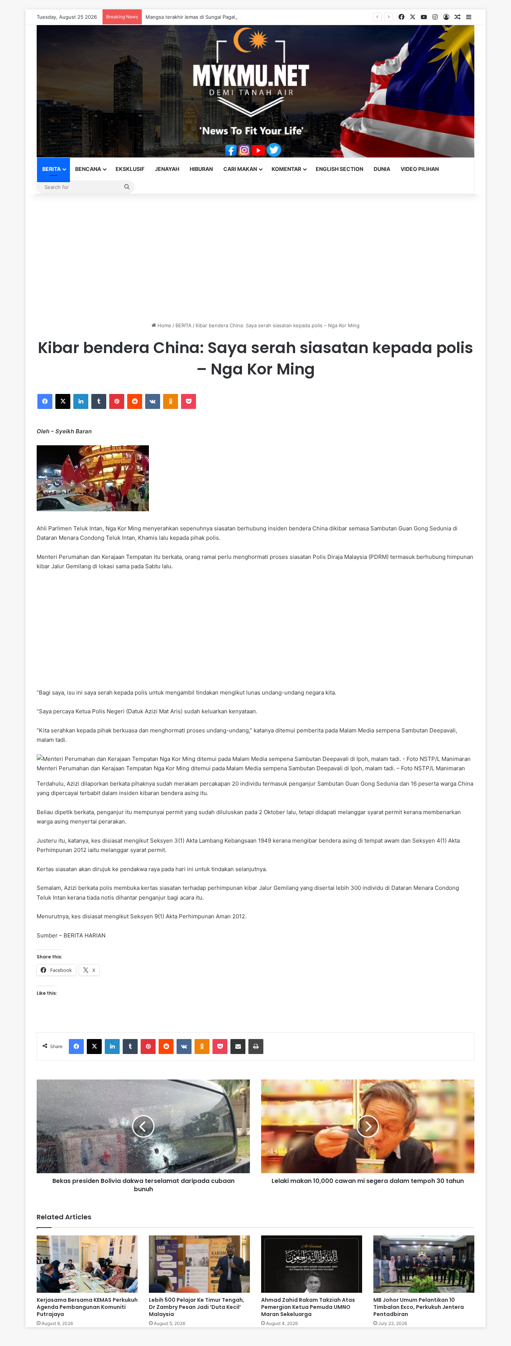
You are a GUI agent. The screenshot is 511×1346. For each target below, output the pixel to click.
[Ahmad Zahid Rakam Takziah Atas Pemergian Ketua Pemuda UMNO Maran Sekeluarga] (311, 1263)
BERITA (51, 169)
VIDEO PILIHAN (420, 169)
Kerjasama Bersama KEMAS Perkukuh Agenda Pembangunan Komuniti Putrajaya (87, 1307)
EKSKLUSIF (130, 169)
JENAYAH (167, 169)
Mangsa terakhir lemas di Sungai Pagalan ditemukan (206, 17)
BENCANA (88, 169)
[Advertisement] (255, 257)
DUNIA (382, 169)
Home (163, 325)
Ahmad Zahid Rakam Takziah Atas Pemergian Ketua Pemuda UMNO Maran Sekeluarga (308, 1307)
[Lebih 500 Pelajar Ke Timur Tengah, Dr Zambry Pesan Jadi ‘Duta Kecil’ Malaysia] (199, 1263)
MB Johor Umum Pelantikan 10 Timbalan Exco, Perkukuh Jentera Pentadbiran (418, 1307)
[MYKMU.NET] (255, 91)
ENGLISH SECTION (339, 169)
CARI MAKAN (240, 169)
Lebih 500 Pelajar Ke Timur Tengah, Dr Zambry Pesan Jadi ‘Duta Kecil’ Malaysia (196, 1307)
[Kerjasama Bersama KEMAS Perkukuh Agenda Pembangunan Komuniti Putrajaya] (87, 1263)
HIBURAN (201, 169)
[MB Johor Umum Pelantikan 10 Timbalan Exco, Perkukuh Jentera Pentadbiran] (423, 1263)
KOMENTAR (286, 169)
